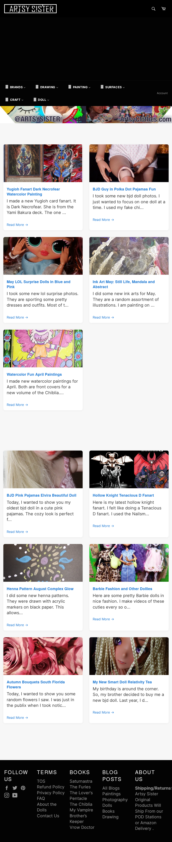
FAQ (41, 798)
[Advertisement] (86, 48)
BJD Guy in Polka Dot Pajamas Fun (124, 189)
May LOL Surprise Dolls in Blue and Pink (38, 284)
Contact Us (48, 815)
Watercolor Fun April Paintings (34, 374)
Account (162, 93)
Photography (115, 799)
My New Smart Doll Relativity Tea (122, 681)
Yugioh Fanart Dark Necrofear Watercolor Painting (33, 191)
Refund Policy (50, 786)
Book (107, 811)
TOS (41, 781)
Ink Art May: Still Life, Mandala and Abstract (124, 284)
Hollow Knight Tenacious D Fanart (123, 495)
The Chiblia (81, 804)
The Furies (80, 786)
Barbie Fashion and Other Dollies (122, 588)
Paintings (111, 793)
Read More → (17, 225)
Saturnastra (81, 781)
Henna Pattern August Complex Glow (40, 588)
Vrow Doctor (82, 827)
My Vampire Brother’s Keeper (81, 815)
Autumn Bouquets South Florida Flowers (36, 684)
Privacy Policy (51, 792)
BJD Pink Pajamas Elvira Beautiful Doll (41, 495)
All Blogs (111, 788)
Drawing (110, 816)
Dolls (107, 805)
